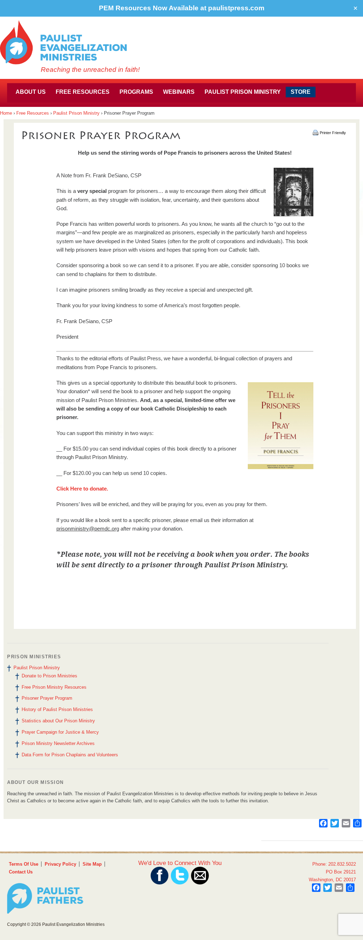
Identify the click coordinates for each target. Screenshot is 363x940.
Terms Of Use (23, 864)
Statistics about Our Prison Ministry (58, 720)
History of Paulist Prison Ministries (57, 709)
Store (301, 92)
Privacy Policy (60, 864)
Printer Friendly (333, 133)
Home (6, 113)
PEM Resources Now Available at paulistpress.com (181, 8)
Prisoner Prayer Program (47, 698)
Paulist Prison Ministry (243, 92)
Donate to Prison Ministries (49, 675)
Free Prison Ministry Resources (54, 687)
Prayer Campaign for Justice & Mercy (60, 732)
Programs (136, 92)
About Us (31, 92)
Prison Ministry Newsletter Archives (58, 743)
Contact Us (21, 872)
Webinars (179, 92)
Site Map (92, 864)
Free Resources (83, 92)
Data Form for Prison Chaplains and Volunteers (70, 754)
